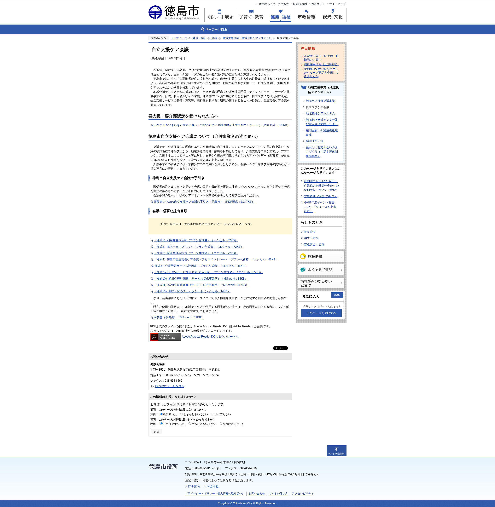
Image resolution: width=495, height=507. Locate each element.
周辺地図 (212, 486)
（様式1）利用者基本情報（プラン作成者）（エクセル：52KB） (196, 240)
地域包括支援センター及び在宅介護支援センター (322, 122)
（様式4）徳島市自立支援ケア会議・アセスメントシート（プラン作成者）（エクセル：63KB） (216, 259)
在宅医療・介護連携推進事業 (322, 132)
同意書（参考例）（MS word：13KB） (179, 317)
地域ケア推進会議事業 (320, 100)
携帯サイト (318, 3)
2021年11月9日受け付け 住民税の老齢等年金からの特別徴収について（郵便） (321, 185)
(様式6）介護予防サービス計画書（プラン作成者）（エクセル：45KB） (200, 265)
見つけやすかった (174, 423)
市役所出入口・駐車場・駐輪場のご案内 (321, 57)
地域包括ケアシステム (320, 113)
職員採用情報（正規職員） (321, 64)
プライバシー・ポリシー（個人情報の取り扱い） (215, 493)
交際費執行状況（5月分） (320, 196)
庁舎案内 (194, 486)
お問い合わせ (257, 493)
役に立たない (223, 414)
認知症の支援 (314, 141)
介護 (214, 38)
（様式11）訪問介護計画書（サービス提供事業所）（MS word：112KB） (201, 285)
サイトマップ (337, 3)
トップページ (179, 38)
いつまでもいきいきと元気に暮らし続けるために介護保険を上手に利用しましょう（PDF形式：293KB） (222, 125)
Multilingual (300, 3)
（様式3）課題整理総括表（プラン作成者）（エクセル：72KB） (196, 253)
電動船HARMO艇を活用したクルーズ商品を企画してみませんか (321, 72)
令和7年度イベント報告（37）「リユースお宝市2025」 (320, 207)
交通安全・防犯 (314, 244)
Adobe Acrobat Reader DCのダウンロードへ (210, 336)
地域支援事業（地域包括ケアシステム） (247, 38)
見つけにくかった (233, 423)
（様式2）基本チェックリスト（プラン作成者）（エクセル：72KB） (198, 246)
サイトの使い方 (278, 493)
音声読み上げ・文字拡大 (274, 3)
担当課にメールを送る (169, 386)
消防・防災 (311, 238)
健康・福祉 (199, 38)
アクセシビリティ (303, 493)
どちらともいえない (195, 414)
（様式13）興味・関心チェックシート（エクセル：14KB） (192, 291)
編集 (337, 295)
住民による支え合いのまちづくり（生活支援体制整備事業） (322, 152)
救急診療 (310, 231)
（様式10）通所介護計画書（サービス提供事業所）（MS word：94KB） (201, 278)
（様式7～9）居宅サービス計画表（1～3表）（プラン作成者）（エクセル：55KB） (208, 272)
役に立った (170, 414)
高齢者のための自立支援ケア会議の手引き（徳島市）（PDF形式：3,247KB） (204, 201)
